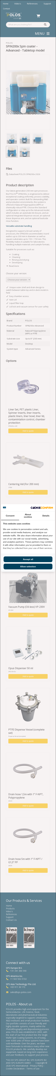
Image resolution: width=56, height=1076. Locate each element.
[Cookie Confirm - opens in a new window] (42, 508)
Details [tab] (45, 515)
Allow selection (28, 566)
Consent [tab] (10, 515)
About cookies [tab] (28, 515)
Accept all (28, 559)
